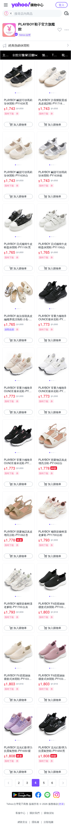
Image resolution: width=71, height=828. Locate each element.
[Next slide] (31, 75)
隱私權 (35, 822)
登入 (61, 5)
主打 (5, 55)
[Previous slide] (4, 75)
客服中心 (20, 813)
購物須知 (49, 813)
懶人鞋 (46, 55)
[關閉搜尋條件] (10, 13)
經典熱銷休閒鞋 (19, 45)
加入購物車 (20, 124)
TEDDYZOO (55, 55)
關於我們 (35, 813)
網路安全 (22, 822)
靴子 (65, 55)
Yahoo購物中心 (27, 5)
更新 (61, 804)
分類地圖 (48, 822)
